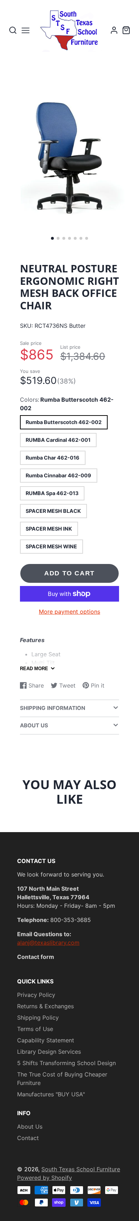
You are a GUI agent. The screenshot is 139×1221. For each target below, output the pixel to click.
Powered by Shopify (44, 1177)
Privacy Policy (36, 994)
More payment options (69, 611)
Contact (28, 1137)
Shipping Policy (38, 1017)
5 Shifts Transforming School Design (66, 1063)
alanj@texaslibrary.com (48, 942)
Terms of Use (35, 1028)
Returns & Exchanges (45, 1006)
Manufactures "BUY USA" (51, 1094)
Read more (34, 668)
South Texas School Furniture (80, 1169)
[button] (52, 238)
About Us (29, 1126)
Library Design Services (49, 1051)
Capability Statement (45, 1040)
